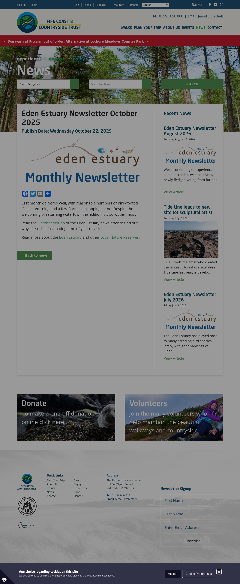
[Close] (219, 572)
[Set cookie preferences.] (7, 576)
